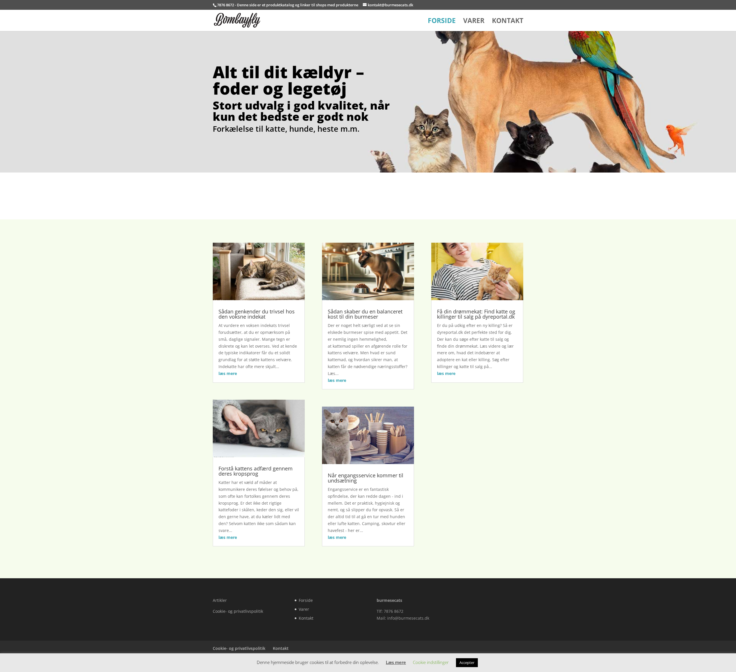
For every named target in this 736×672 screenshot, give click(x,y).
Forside (442, 21)
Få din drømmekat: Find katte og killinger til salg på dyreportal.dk (476, 314)
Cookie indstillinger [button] (431, 662)
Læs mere (396, 662)
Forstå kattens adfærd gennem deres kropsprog (255, 471)
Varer (473, 21)
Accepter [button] (466, 662)
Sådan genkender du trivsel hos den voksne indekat (256, 314)
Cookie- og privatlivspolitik (238, 611)
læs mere (227, 373)
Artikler (220, 600)
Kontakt (507, 21)
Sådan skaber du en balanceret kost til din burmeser (365, 314)
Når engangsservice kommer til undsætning (365, 478)
